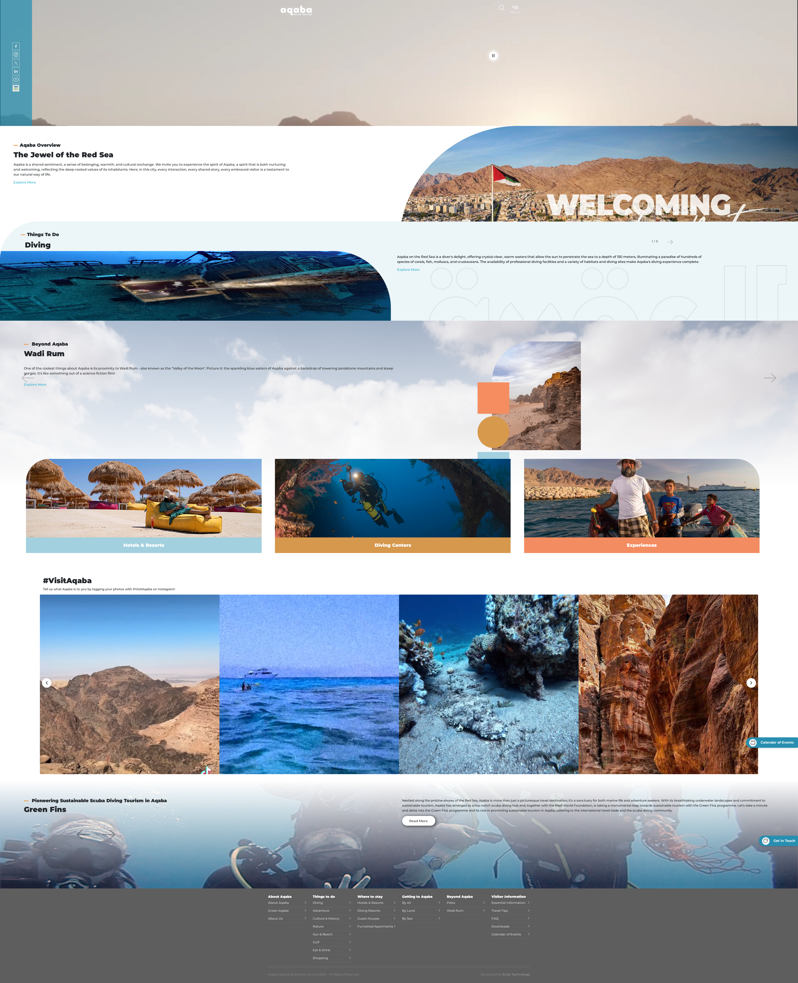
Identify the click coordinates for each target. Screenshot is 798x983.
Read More (418, 821)
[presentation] (670, 242)
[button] (28, 378)
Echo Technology (516, 974)
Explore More (25, 182)
